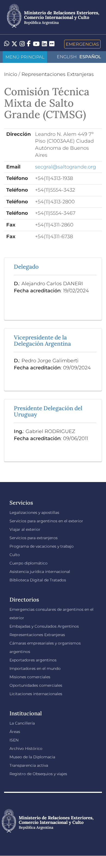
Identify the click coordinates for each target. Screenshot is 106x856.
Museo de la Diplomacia (32, 756)
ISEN (14, 740)
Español (90, 56)
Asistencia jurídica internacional (40, 571)
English (67, 56)
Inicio (10, 74)
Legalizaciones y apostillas (34, 512)
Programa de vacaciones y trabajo (42, 546)
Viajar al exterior (25, 529)
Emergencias (82, 44)
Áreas (15, 731)
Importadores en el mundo (35, 668)
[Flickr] (51, 44)
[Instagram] (22, 44)
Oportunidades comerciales (36, 685)
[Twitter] (14, 44)
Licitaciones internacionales (36, 693)
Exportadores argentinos (33, 660)
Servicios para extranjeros (34, 537)
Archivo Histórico (26, 748)
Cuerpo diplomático (29, 563)
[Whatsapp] (6, 44)
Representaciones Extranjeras (57, 74)
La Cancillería (22, 723)
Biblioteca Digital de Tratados (38, 580)
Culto (15, 554)
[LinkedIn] (44, 44)
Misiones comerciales (30, 676)
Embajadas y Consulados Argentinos (44, 626)
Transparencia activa (29, 765)
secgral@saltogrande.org (65, 167)
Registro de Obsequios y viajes (38, 773)
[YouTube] (36, 44)
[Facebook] (29, 44)
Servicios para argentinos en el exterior (46, 520)
